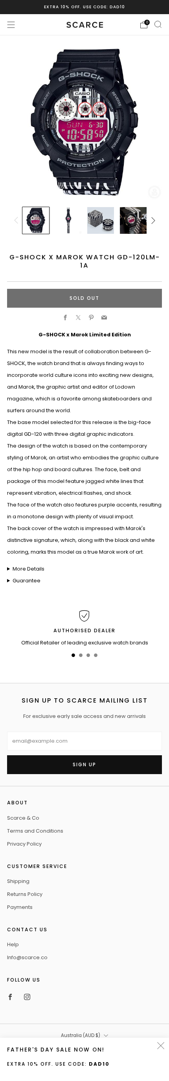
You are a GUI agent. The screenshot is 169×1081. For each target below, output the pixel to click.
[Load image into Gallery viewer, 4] (133, 220)
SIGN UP (84, 764)
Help (13, 944)
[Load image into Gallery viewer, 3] (100, 220)
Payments (20, 907)
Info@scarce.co (27, 957)
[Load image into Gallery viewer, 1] (36, 220)
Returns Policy (24, 894)
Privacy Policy (24, 844)
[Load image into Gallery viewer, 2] (68, 220)
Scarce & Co (23, 818)
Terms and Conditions (35, 831)
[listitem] (84, 7)
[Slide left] (17, 220)
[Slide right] (151, 220)
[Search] (158, 24)
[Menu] (11, 25)
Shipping (18, 881)
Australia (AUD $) (80, 1035)
